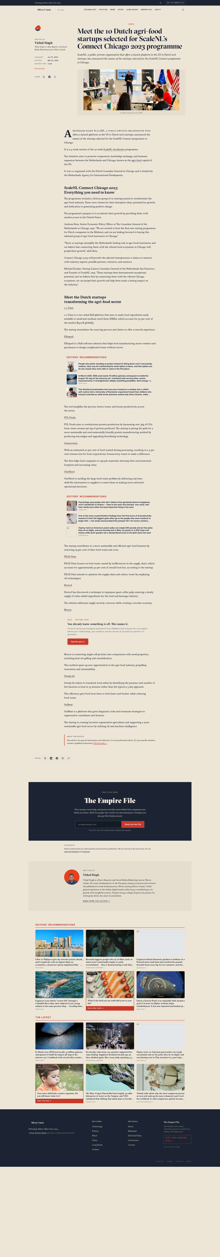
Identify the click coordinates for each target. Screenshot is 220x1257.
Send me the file (133, 824)
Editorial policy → (100, 743)
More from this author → (96, 901)
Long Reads (132, 10)
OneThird (69, 471)
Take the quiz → (78, 642)
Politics (103, 10)
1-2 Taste (69, 307)
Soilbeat (68, 704)
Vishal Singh (43, 43)
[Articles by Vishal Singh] (40, 30)
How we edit (40, 68)
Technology (90, 10)
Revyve (68, 609)
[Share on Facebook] (57, 758)
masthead (86, 851)
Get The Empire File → (176, 1139)
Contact (131, 1145)
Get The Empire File (175, 2)
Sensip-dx (69, 675)
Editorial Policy (135, 1135)
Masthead (132, 1131)
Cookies (179, 1161)
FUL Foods (70, 417)
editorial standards (71, 851)
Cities (121, 10)
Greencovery (71, 443)
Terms (170, 1161)
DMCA (188, 1161)
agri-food (136, 160)
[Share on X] (44, 77)
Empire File (146, 10)
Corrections (133, 1140)
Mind (112, 10)
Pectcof (68, 585)
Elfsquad (68, 336)
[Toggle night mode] (161, 2)
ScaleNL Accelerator (114, 149)
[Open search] (183, 9)
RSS (178, 1147)
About (158, 10)
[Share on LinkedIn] (49, 77)
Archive (95, 1149)
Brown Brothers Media (38, 1133)
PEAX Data (70, 556)
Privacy (160, 1161)
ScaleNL (99, 130)
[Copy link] (55, 77)
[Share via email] (62, 758)
